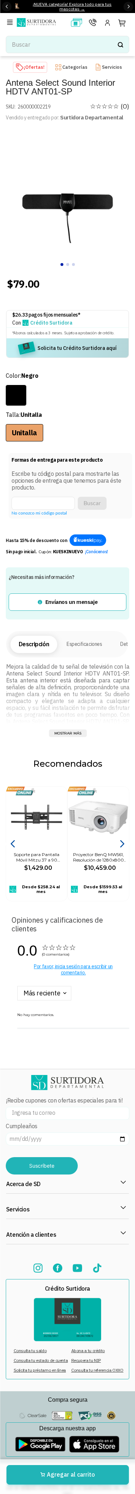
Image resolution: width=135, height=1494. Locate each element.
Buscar (92, 503)
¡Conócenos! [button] (96, 551)
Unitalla (24, 432)
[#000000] (16, 395)
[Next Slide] (128, 7)
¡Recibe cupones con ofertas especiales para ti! (64, 1100)
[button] (11, 23)
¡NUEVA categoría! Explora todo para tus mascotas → (72, 6)
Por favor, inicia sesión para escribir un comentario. (73, 969)
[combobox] (67, 44)
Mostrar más (67, 733)
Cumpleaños (21, 1126)
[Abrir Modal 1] (87, 540)
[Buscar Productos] (120, 44)
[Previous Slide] (7, 7)
